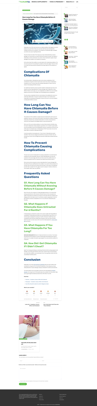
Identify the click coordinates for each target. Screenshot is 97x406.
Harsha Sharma (24, 349)
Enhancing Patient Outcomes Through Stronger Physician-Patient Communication (71, 33)
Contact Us (41, 396)
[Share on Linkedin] (23, 41)
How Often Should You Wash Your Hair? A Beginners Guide (37, 283)
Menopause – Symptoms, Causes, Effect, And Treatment (37, 281)
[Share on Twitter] (23, 34)
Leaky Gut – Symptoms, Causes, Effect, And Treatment (32, 305)
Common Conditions (26, 10)
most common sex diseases (39, 264)
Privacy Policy (41, 399)
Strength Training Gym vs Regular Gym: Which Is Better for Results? (73, 15)
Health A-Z (70, 2)
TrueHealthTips (39, 41)
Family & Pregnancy (57, 2)
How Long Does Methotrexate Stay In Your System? (73, 62)
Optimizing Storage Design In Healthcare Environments (72, 20)
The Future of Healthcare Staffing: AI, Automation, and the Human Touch (73, 28)
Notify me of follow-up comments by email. (26, 364)
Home (24, 13)
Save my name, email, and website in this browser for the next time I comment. (34, 381)
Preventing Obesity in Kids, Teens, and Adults (73, 47)
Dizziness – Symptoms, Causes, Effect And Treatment (36, 279)
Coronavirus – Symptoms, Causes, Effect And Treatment (73, 57)
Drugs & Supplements (39, 2)
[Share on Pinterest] (23, 37)
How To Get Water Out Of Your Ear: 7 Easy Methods (51, 305)
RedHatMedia (57, 404)
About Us (40, 394)
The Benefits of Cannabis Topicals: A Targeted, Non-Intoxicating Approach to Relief (71, 25)
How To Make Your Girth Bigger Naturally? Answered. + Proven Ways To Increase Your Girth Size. (73, 52)
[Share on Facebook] (23, 31)
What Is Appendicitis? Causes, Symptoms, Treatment (72, 66)
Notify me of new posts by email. (40, 364)
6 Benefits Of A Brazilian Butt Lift (28, 343)
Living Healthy (61, 399)
